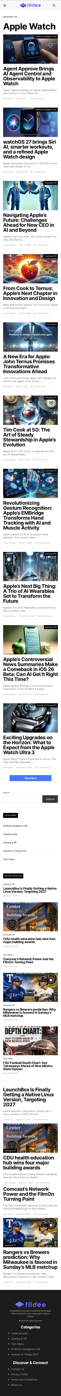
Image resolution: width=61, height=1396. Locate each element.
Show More (30, 778)
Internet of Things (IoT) (47, 705)
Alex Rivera (8, 98)
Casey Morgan (9, 245)
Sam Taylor (8, 386)
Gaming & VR (51, 183)
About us (16, 1384)
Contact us (17, 1369)
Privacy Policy (19, 1374)
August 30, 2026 (10, 966)
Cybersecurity (10, 834)
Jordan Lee (8, 1119)
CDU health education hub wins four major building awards (29, 940)
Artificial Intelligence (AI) (46, 36)
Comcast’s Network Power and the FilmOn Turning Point (28, 960)
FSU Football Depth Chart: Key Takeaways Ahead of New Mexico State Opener (28, 1066)
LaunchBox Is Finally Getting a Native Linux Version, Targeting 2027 (30, 890)
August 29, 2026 (10, 1073)
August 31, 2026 (10, 896)
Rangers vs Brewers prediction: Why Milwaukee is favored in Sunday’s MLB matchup (29, 1013)
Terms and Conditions (24, 1379)
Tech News (52, 324)
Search (6, 792)
